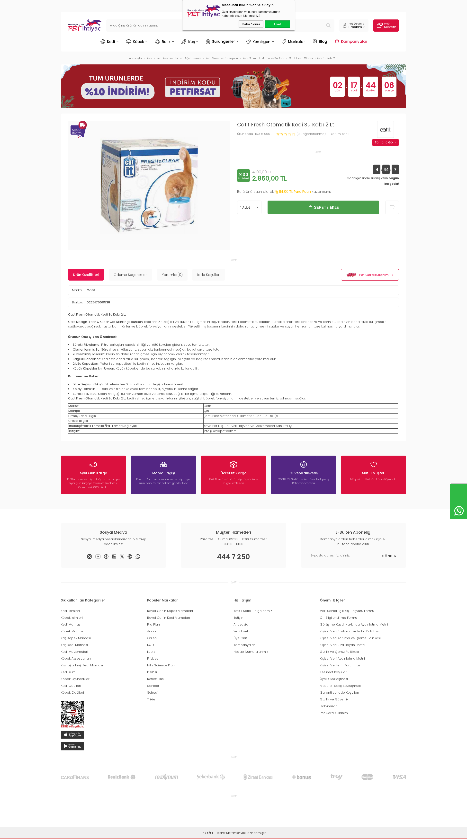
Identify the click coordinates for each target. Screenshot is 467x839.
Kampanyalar (354, 41)
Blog (323, 41)
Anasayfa (241, 624)
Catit (91, 290)
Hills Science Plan (161, 665)
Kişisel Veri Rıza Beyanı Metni (342, 645)
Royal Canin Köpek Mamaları (170, 611)
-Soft (206, 833)
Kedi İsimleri (70, 611)
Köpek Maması (72, 631)
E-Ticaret (218, 833)
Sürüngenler (223, 41)
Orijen (152, 638)
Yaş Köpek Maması (76, 638)
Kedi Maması (71, 624)
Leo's (151, 651)
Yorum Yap (339, 134)
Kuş (191, 41)
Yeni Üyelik (242, 631)
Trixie (151, 699)
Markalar (296, 41)
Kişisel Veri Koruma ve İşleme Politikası (350, 638)
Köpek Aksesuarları (76, 658)
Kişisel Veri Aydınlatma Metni (342, 658)
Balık (166, 41)
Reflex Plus (155, 679)
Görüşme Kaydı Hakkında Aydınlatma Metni (354, 624)
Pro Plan (153, 624)
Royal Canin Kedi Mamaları (168, 617)
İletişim (239, 617)
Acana (152, 631)
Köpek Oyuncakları (75, 679)
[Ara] (328, 25)
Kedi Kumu (69, 672)
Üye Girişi (241, 638)
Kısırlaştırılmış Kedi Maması (82, 665)
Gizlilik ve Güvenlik (334, 699)
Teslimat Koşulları (333, 672)
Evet (277, 24)
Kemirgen (261, 41)
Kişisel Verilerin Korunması (340, 665)
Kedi (111, 41)
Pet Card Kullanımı (374, 275)
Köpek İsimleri (72, 617)
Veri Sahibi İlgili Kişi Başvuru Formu (347, 611)
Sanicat (153, 685)
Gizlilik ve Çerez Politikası (339, 651)
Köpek (138, 41)
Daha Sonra (251, 24)
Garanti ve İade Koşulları (339, 692)
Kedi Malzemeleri (74, 651)
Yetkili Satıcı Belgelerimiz (253, 611)
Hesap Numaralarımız (251, 651)
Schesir (153, 692)
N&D (150, 645)
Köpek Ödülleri (72, 692)
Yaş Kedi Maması (74, 645)
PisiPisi (152, 672)
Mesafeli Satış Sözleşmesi (340, 685)
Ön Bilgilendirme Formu (338, 617)
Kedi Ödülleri (71, 685)
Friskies (152, 658)
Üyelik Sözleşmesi (334, 679)
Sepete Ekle (326, 207)
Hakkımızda (329, 706)
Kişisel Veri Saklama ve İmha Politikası (349, 631)
